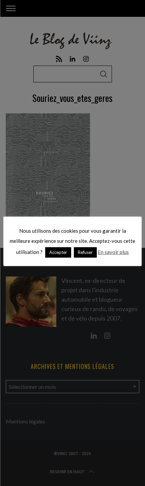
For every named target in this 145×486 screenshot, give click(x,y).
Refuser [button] (85, 252)
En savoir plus (113, 252)
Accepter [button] (58, 252)
